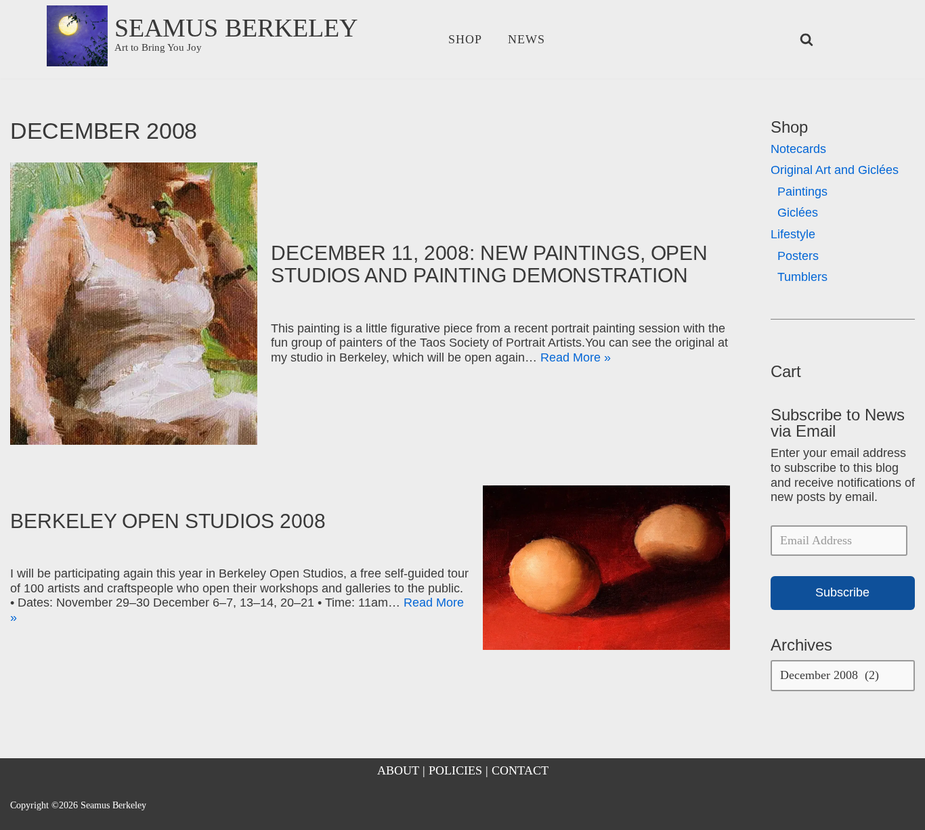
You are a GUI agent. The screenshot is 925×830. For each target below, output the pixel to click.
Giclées (797, 212)
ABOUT (398, 770)
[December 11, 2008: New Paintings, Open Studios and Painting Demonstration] (133, 303)
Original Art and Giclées (835, 170)
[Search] (806, 39)
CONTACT (520, 770)
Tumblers (802, 277)
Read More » (575, 357)
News (526, 39)
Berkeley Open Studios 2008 (167, 521)
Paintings (802, 191)
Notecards (798, 149)
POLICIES (455, 770)
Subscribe (842, 592)
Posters (798, 256)
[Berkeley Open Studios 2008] (606, 567)
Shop (465, 39)
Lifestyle (793, 234)
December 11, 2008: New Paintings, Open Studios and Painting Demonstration (489, 264)
